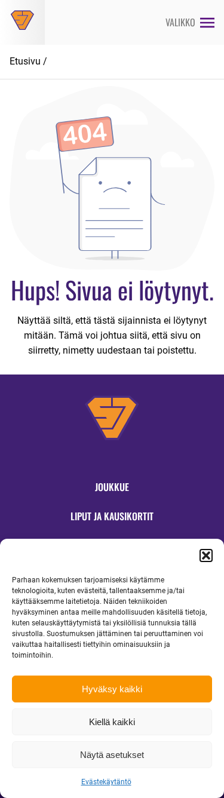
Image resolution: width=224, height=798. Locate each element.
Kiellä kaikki (112, 722)
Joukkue (112, 487)
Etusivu (25, 61)
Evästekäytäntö (106, 782)
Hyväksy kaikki (112, 689)
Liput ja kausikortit (112, 516)
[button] (206, 555)
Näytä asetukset (112, 755)
